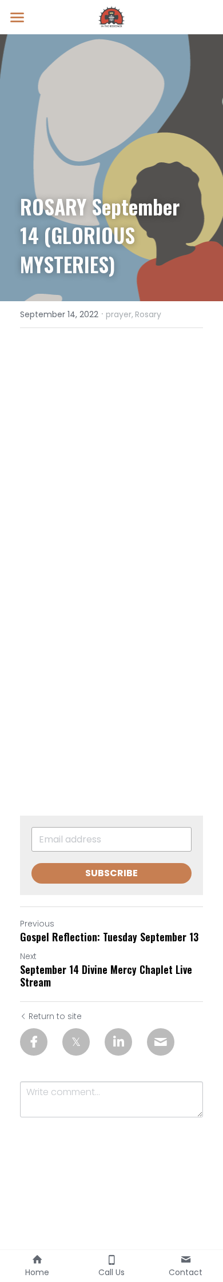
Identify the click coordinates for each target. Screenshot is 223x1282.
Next (28, 956)
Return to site (55, 1016)
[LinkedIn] (118, 1042)
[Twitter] (76, 1042)
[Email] (160, 1042)
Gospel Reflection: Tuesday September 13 (109, 937)
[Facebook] (33, 1042)
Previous (37, 923)
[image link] (111, 16)
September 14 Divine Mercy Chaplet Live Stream (106, 976)
